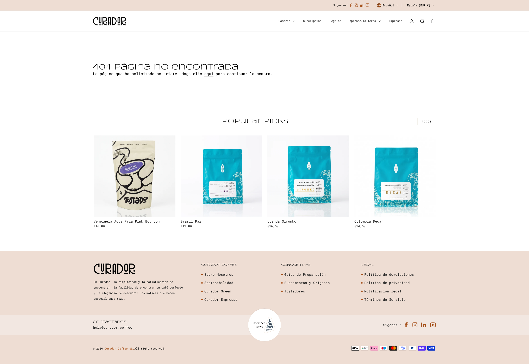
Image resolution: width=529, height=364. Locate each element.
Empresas (395, 21)
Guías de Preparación (305, 274)
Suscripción (312, 21)
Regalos (335, 21)
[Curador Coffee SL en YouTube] (367, 5)
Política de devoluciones (389, 274)
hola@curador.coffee (112, 327)
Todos (427, 121)
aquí (208, 73)
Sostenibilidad (218, 282)
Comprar (285, 21)
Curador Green (217, 291)
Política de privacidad (387, 282)
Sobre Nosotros (218, 274)
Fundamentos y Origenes (307, 282)
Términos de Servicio (385, 299)
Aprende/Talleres (363, 21)
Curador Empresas (220, 299)
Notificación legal (383, 291)
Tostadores (294, 291)
